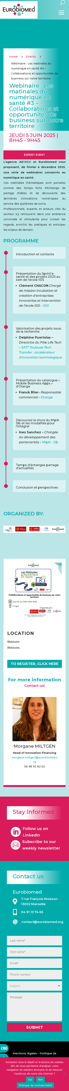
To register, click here (34, 664)
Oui (30, 1079)
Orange (47, 397)
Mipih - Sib (50, 442)
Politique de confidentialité (35, 1085)
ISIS (46, 305)
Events (31, 56)
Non (40, 1079)
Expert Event (34, 155)
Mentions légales (25, 1053)
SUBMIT (34, 1027)
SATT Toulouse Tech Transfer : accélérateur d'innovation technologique (40, 352)
